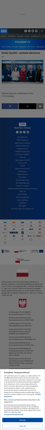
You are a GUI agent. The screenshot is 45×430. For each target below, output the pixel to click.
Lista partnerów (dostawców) (13, 414)
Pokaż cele (22, 426)
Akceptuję (22, 420)
